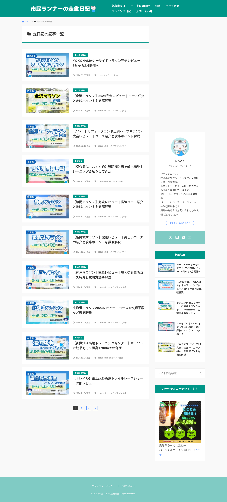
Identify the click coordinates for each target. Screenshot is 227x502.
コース (101, 75)
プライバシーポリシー (103, 486)
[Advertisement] (180, 76)
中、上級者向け (140, 5)
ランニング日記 (121, 11)
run (108, 181)
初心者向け (118, 5)
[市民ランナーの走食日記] (63, 8)
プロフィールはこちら (179, 223)
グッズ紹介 (172, 5)
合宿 (121, 181)
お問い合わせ (144, 11)
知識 (158, 5)
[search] (201, 373)
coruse (101, 111)
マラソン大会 (112, 75)
